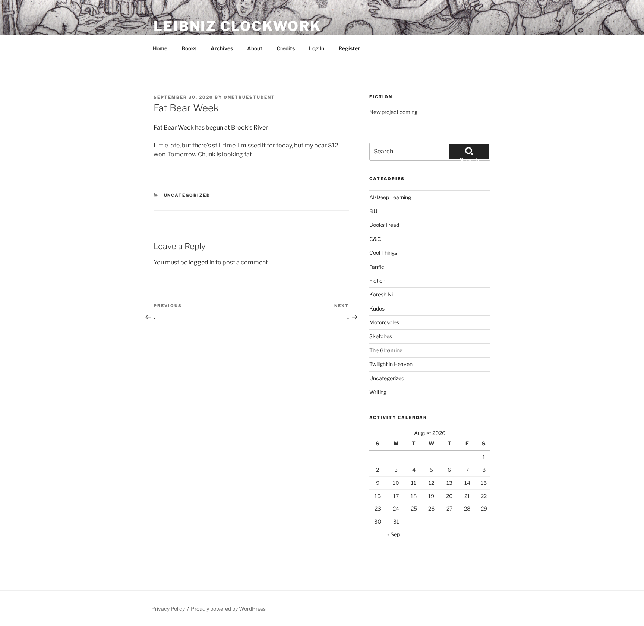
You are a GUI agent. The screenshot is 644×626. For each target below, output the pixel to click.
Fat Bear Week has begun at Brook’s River (211, 127)
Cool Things (383, 253)
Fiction (377, 280)
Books (188, 48)
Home (160, 48)
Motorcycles (384, 322)
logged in (201, 262)
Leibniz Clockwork (237, 26)
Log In (316, 48)
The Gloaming (385, 350)
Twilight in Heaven (391, 364)
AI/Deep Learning (390, 197)
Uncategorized (187, 195)
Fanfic (376, 267)
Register (349, 48)
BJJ (373, 211)
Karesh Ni (381, 294)
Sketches (380, 336)
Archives (222, 48)
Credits (286, 48)
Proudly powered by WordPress (228, 609)
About (254, 48)
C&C (375, 239)
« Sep (393, 534)
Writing (377, 392)
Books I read (384, 225)
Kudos (377, 308)
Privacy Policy (168, 609)
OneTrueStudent (249, 97)
